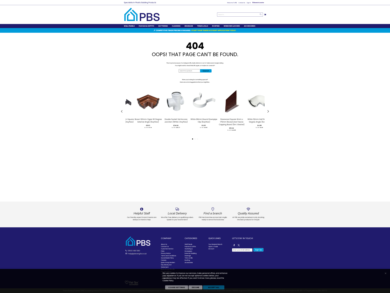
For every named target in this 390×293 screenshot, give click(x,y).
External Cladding (190, 253)
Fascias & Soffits (190, 247)
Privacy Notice (166, 253)
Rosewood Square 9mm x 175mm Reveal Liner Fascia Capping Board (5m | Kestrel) (223, 122)
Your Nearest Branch (215, 244)
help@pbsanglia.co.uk (137, 253)
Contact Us (241, 3)
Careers (163, 260)
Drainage (188, 256)
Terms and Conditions (168, 256)
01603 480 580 (134, 250)
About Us (164, 244)
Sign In (249, 3)
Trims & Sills (189, 258)
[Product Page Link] (139, 116)
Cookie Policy (168, 280)
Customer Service (167, 249)
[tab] (195, 26)
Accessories (189, 262)
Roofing (187, 260)
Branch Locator (258, 2)
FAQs (162, 251)
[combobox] (240, 15)
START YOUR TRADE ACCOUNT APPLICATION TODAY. (213, 30)
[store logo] (142, 14)
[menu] (195, 26)
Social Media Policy (167, 258)
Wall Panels (188, 244)
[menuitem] (130, 26)
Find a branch (213, 213)
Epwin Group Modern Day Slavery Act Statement (168, 264)
